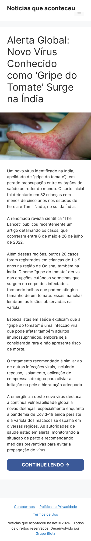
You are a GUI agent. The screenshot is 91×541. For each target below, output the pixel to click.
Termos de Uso (45, 525)
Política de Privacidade (58, 518)
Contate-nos (24, 518)
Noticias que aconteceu (41, 8)
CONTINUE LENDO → (46, 474)
